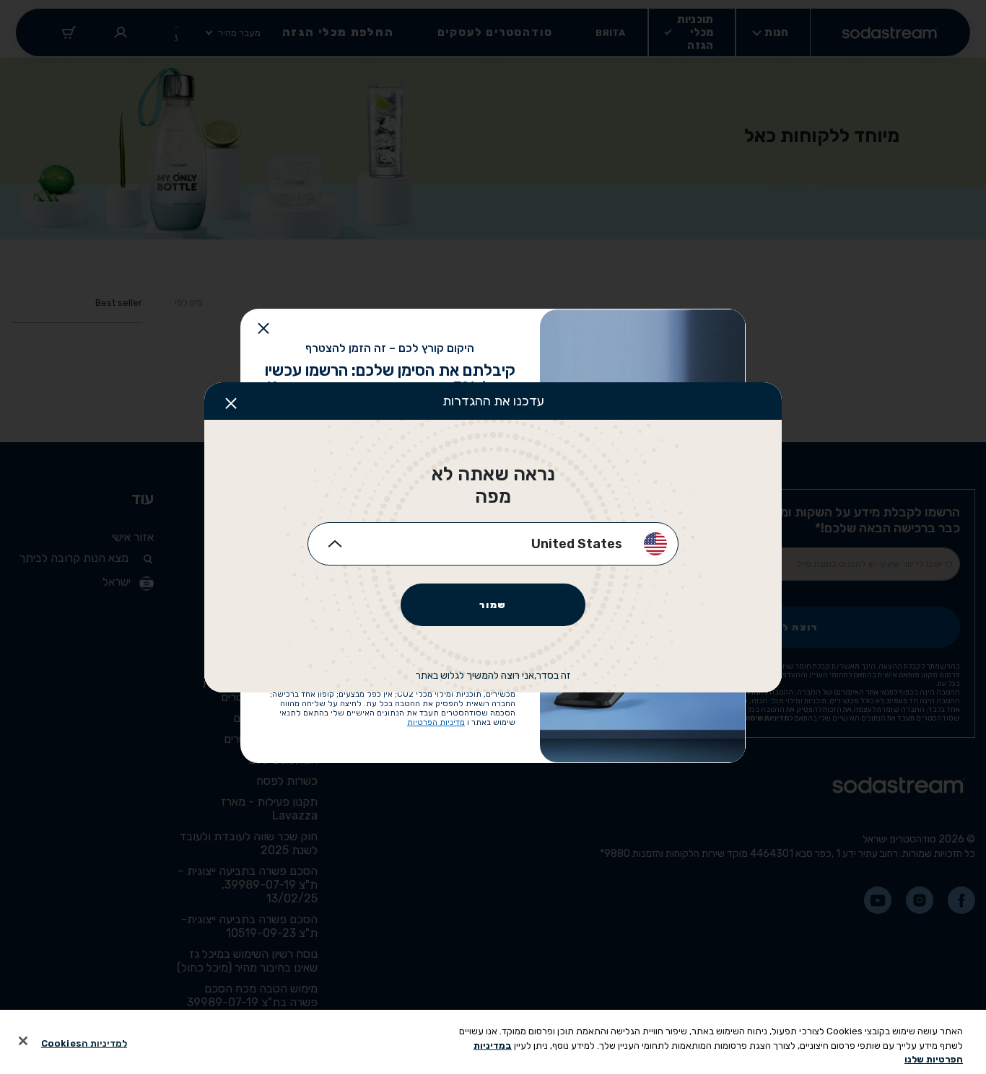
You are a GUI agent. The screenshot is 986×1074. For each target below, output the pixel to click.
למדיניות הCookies (84, 1042)
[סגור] (23, 1041)
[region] (493, 1042)
